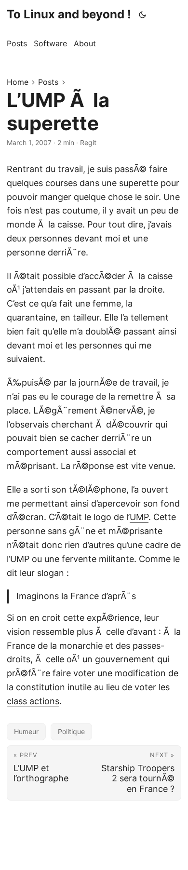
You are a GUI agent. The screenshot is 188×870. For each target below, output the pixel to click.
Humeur (26, 731)
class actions (33, 701)
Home (17, 82)
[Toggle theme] (142, 14)
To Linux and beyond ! (69, 14)
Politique (71, 731)
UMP (139, 517)
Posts (48, 82)
